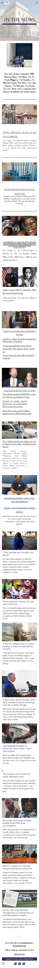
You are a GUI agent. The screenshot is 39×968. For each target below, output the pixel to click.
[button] (2, 2)
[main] (19, 20)
